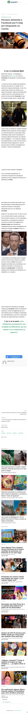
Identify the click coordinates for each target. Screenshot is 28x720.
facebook (14, 433)
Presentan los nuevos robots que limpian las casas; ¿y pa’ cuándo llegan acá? (12, 578)
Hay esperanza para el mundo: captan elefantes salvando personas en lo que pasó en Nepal (13, 468)
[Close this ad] (27, 712)
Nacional (3, 544)
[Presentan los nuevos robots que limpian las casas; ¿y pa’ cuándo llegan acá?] (14, 565)
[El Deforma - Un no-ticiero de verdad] (14, 2)
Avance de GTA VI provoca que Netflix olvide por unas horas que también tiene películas (13, 634)
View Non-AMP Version (17, 710)
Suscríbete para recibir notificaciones (15, 357)
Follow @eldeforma (6, 702)
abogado (3, 433)
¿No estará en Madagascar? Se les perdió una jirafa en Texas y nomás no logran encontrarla (13, 519)
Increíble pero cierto (12, 14)
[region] (14, 7)
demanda (13, 76)
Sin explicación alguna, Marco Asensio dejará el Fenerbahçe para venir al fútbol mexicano (13, 691)
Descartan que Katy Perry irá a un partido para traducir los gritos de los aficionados (13, 605)
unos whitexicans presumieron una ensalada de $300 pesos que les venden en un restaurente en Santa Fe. (14, 326)
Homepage (3, 14)
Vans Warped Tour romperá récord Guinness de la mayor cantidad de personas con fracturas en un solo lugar (12, 550)
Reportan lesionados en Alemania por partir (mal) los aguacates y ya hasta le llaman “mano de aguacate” (14, 494)
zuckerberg (20, 433)
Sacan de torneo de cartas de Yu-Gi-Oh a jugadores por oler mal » (14, 413)
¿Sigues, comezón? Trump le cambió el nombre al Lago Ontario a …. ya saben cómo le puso (13, 662)
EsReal (3, 573)
